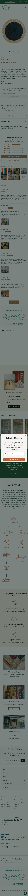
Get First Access (14, 459)
